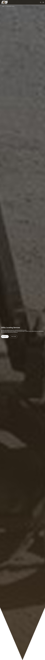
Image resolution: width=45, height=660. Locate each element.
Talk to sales (13, 336)
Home (3, 6)
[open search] (40, 2)
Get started (4, 336)
